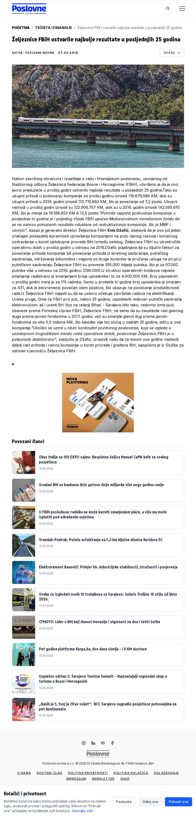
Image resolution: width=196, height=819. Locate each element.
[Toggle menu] (179, 9)
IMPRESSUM (76, 779)
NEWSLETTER (103, 779)
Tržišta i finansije (53, 28)
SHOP (125, 779)
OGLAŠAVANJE (166, 773)
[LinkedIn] (93, 743)
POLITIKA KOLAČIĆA (131, 773)
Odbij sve (150, 802)
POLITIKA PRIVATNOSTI (88, 773)
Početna (21, 28)
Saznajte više (82, 811)
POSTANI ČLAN (49, 773)
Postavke (124, 802)
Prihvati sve (178, 802)
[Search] (168, 9)
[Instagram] (84, 743)
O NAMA (24, 773)
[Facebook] (112, 743)
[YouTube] (103, 743)
